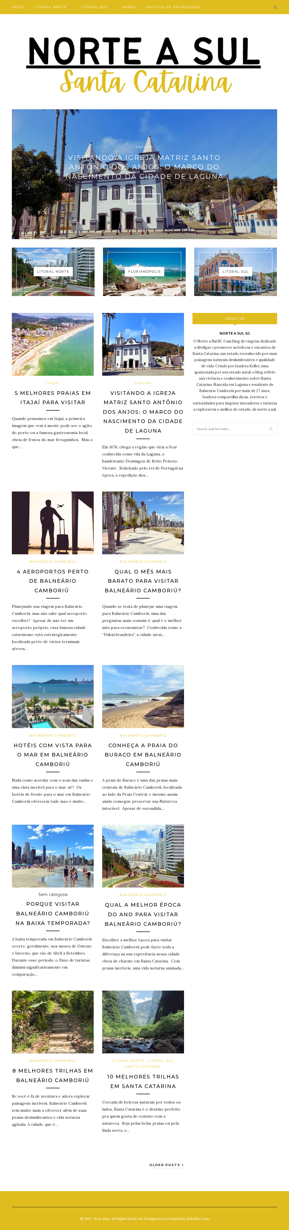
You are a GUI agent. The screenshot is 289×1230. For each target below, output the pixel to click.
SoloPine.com (198, 1218)
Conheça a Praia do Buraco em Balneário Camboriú (143, 755)
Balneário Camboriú (52, 562)
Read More (145, 199)
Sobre (129, 7)
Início (18, 7)
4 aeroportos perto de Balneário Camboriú (53, 581)
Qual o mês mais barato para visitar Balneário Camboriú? (143, 581)
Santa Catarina (143, 1067)
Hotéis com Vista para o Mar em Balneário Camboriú (53, 755)
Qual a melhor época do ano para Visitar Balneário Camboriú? (143, 914)
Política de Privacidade (173, 7)
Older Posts (165, 1165)
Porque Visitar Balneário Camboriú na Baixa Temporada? (53, 913)
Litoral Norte (50, 7)
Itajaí (52, 383)
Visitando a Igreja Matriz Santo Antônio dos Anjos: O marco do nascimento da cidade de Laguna (144, 167)
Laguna (144, 147)
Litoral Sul (94, 7)
